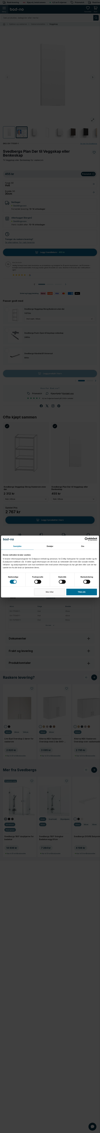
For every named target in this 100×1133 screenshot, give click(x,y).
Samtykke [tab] (17, 546)
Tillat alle (81, 592)
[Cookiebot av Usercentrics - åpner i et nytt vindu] (86, 539)
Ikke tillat (49, 592)
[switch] (37, 582)
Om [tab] (82, 546)
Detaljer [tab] (50, 546)
